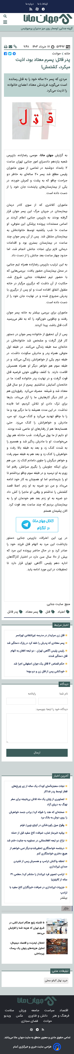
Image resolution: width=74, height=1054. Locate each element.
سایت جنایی (55, 604)
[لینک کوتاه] (15, 46)
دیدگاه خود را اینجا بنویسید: (52, 709)
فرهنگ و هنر (61, 1016)
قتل (48, 612)
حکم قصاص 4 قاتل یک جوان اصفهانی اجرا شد (39, 664)
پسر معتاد (31, 612)
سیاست (49, 1010)
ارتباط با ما (43, 4)
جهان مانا (18, 1037)
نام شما (63, 693)
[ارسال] (10, 46)
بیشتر (63, 898)
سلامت (10, 1010)
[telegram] (37, 524)
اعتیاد (61, 612)
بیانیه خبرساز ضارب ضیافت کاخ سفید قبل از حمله (37, 833)
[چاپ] (5, 46)
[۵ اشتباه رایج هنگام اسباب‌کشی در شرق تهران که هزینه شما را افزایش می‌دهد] (57, 927)
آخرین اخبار (61, 776)
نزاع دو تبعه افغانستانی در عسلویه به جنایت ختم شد (35, 840)
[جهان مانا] (48, 19)
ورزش (23, 1010)
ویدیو (8, 1016)
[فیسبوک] (5, 53)
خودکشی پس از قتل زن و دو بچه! (45, 671)
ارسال (37, 752)
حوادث (48, 1021)
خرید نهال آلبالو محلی (56, 981)
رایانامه (32, 693)
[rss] (30, 9)
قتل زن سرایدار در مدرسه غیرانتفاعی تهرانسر (40, 635)
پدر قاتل (12, 612)
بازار (66, 908)
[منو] (5, 22)
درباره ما (30, 4)
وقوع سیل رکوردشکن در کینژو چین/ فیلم (42, 825)
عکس (20, 1016)
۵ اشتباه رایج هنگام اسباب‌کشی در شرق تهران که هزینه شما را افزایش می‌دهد (26, 928)
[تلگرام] (43, 9)
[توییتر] (9, 53)
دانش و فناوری (38, 1016)
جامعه (35, 1010)
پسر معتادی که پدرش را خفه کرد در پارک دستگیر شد (35, 643)
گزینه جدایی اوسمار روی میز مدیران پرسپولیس (46, 29)
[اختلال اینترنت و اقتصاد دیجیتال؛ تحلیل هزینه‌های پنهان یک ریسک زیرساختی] (57, 947)
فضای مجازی (30, 1021)
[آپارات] (37, 9)
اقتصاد (64, 1010)
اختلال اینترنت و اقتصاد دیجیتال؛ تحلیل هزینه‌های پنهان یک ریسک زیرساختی (27, 948)
